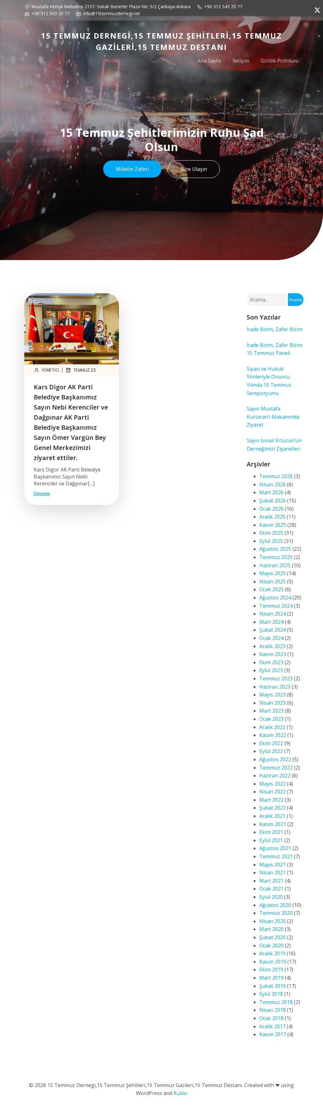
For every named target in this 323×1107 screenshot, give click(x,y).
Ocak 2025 (271, 589)
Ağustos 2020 (275, 905)
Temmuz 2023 (276, 678)
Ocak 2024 (271, 638)
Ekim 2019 (271, 969)
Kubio (180, 1093)
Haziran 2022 (275, 775)
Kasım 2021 (272, 824)
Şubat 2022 (272, 807)
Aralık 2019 (272, 953)
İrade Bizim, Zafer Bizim (274, 329)
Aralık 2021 (272, 815)
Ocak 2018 (271, 1018)
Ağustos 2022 (275, 759)
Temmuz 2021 (276, 856)
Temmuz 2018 (276, 1002)
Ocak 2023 (271, 718)
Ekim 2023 (271, 662)
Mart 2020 (271, 929)
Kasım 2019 (272, 961)
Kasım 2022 (272, 735)
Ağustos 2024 (275, 597)
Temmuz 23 (84, 370)
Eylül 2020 (271, 896)
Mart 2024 (271, 621)
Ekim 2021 (271, 832)
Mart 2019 (271, 977)
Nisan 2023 (272, 702)
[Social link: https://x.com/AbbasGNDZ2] (315, 10)
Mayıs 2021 (272, 864)
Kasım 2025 (272, 524)
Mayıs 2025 (272, 573)
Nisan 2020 (272, 921)
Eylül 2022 (271, 751)
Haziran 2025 (275, 565)
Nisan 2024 (272, 613)
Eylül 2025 (271, 541)
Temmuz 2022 (276, 767)
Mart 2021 (271, 880)
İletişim (240, 60)
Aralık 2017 (272, 1026)
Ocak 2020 (271, 945)
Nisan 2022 (272, 791)
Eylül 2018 (271, 993)
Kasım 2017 (272, 1034)
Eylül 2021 (271, 840)
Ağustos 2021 (275, 848)
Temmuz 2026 (276, 476)
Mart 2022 (271, 799)
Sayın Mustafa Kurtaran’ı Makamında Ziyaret (273, 416)
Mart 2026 (271, 492)
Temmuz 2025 (276, 557)
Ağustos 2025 (275, 548)
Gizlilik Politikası (280, 60)
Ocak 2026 (271, 508)
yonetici (50, 370)
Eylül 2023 (271, 670)
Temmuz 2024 (276, 605)
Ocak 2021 (271, 888)
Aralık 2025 (272, 516)
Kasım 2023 (272, 654)
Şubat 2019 (272, 985)
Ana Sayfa (209, 60)
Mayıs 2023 (272, 694)
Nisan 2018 (272, 1010)
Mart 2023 (271, 710)
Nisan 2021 (272, 872)
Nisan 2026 (272, 484)
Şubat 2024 (272, 629)
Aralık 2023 (272, 646)
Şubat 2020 (272, 937)
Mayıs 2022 (272, 783)
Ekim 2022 (271, 743)
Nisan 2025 (272, 581)
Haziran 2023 (275, 686)
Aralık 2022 (272, 727)
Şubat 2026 (272, 500)
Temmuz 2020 (276, 912)
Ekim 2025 (271, 532)
